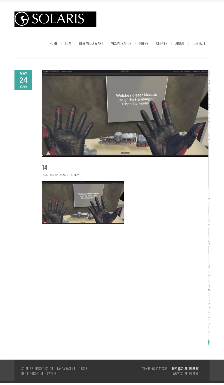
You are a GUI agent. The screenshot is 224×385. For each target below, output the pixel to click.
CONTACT (199, 43)
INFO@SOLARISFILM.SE (185, 368)
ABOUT (180, 43)
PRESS (143, 43)
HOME (53, 43)
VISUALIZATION (121, 43)
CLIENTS (161, 43)
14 (44, 167)
